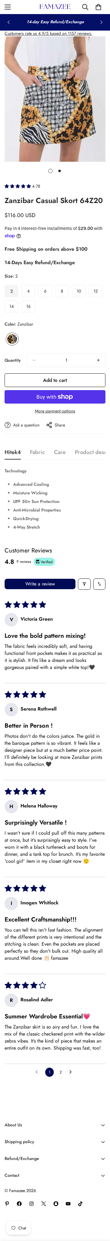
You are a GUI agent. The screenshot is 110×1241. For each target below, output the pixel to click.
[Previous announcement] (8, 22)
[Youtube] (68, 1203)
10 (81, 292)
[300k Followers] (19, 1203)
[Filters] (84, 584)
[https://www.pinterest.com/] (7, 1203)
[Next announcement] (101, 22)
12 (98, 292)
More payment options (55, 411)
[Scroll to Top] (99, 1208)
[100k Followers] (31, 1203)
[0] (98, 7)
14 (13, 307)
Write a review (40, 583)
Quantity (13, 360)
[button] (18, 186)
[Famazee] (55, 7)
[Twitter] (43, 1203)
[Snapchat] (55, 1203)
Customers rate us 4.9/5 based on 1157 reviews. (48, 33)
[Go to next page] (72, 1072)
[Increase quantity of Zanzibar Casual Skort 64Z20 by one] (98, 360)
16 (30, 307)
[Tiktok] (80, 1203)
